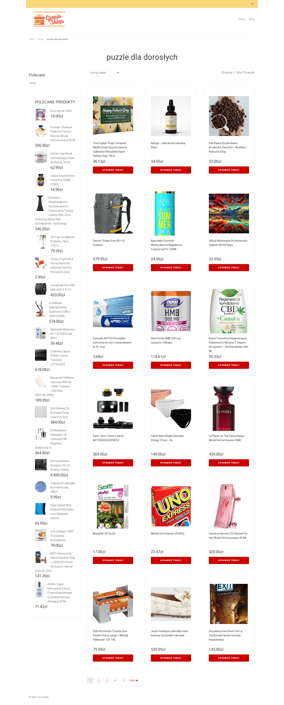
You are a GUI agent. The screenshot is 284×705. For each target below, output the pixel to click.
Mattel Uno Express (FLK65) (167, 533)
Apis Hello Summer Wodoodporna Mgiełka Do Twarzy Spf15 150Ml (166, 245)
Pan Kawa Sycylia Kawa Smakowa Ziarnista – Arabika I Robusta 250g (227, 147)
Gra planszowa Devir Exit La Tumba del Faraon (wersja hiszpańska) (225, 635)
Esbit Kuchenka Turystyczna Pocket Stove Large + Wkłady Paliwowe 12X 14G (110, 635)
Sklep (242, 19)
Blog (251, 19)
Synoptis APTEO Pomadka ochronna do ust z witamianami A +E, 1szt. (112, 342)
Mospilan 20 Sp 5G (104, 533)
